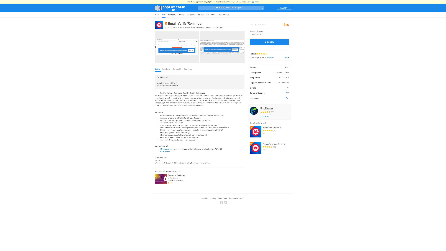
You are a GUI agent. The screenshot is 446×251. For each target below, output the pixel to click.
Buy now (269, 41)
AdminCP (173, 27)
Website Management (204, 27)
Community (211, 14)
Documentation (223, 14)
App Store (255, 2)
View (287, 93)
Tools (193, 27)
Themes (181, 14)
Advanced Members (272, 127)
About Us (205, 198)
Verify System (165, 151)
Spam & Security (184, 27)
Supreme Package (176, 175)
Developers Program (236, 198)
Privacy (213, 198)
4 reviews (270, 57)
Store (157, 14)
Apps (164, 14)
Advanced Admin (166, 149)
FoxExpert (219, 27)
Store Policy (222, 198)
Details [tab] (157, 69)
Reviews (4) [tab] (177, 69)
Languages (191, 14)
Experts (201, 14)
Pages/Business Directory (274, 144)
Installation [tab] (166, 69)
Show (287, 57)
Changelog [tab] (188, 69)
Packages (171, 14)
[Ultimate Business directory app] (255, 148)
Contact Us (265, 116)
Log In (283, 7)
